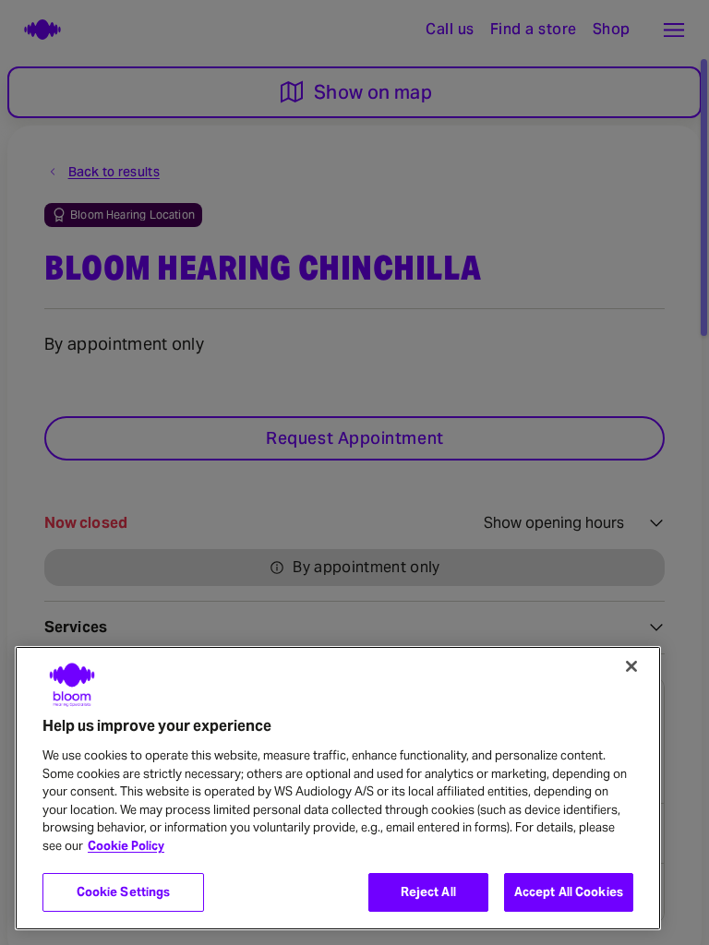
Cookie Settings (124, 892)
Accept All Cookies (568, 892)
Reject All (428, 892)
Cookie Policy (126, 846)
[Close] (631, 666)
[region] (338, 788)
